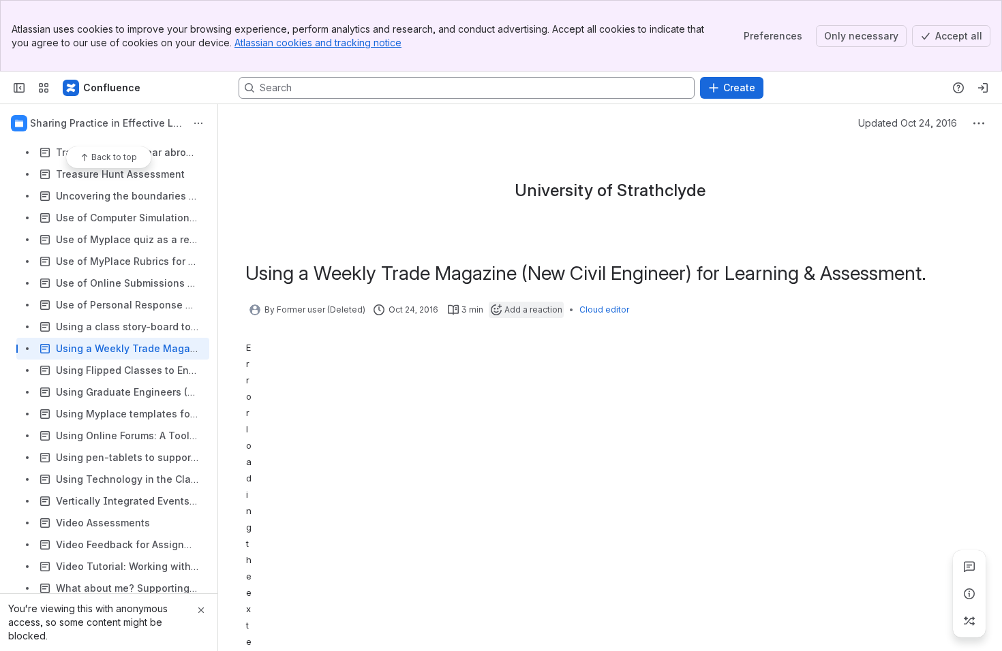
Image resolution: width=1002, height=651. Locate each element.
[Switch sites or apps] (44, 88)
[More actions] (198, 123)
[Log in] (983, 88)
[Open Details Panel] (969, 594)
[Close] (201, 610)
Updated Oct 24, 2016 (907, 123)
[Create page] (969, 621)
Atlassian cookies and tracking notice (317, 42)
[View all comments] (969, 566)
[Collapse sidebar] (19, 88)
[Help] (958, 88)
